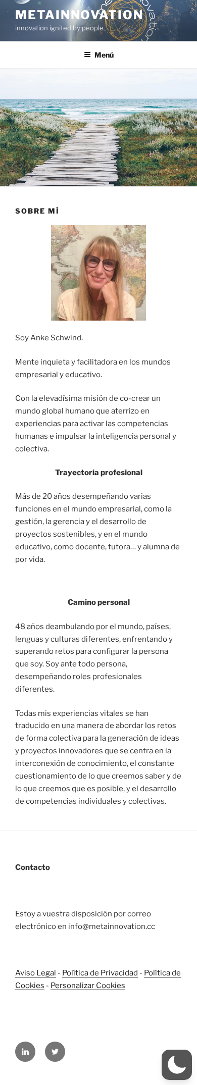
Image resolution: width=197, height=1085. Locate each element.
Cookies (109, 985)
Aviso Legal (35, 972)
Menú (104, 54)
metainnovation (79, 15)
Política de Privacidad (100, 972)
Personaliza (71, 985)
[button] (177, 1065)
